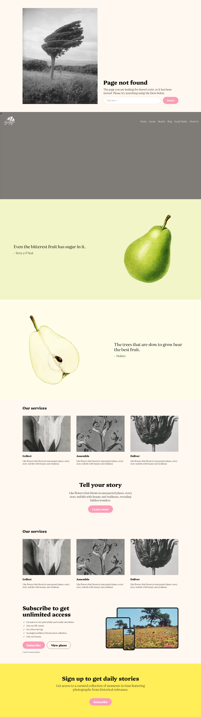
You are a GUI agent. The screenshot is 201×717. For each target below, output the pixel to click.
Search (170, 100)
